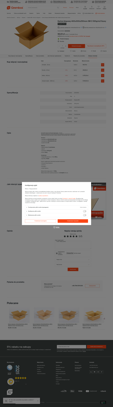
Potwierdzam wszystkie (72, 220)
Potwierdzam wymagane (41, 220)
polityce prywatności (43, 195)
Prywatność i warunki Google (68, 198)
